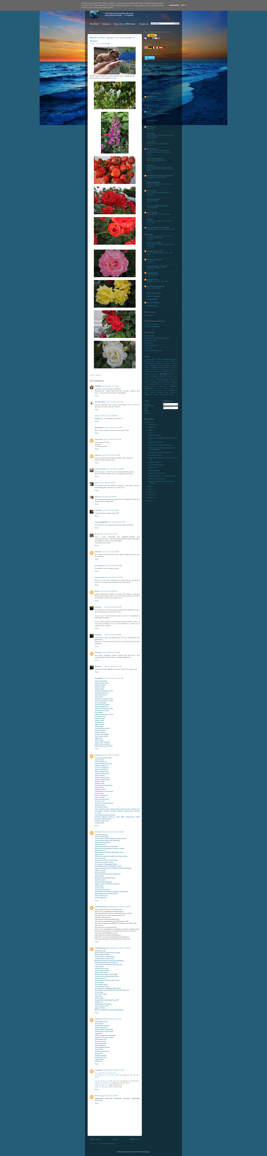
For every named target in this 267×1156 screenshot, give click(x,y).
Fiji (174, 374)
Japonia (165, 378)
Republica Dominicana (169, 384)
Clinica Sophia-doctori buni (153, 350)
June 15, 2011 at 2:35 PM (107, 483)
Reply (97, 396)
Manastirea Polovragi (155, 455)
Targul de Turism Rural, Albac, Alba (157, 281)
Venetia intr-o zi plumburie (156, 478)
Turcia (173, 392)
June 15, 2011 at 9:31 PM (112, 607)
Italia (157, 378)
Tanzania (159, 392)
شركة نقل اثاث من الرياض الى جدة (106, 1081)
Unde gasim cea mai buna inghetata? (160, 452)
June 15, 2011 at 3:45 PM (107, 496)
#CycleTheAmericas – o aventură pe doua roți (160, 229)
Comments (169, 408)
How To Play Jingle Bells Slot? (156, 160)
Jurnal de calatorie (153, 199)
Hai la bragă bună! (152, 207)
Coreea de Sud (163, 369)
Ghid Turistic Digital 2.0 (155, 159)
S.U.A (166, 388)
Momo (97, 591)
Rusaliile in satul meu (155, 462)
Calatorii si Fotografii (154, 259)
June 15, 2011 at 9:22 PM (114, 577)
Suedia (153, 392)
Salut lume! (150, 122)
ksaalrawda (99, 1070)
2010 (149, 501)
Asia (172, 361)
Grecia (169, 376)
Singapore (147, 390)
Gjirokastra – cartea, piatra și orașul (157, 143)
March (150, 492)
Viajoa (149, 112)
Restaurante (163, 386)
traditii (166, 392)
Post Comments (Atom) (106, 1143)
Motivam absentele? (154, 435)
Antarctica (159, 361)
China (173, 367)
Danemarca (173, 369)
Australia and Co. (149, 363)
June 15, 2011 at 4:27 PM (108, 534)
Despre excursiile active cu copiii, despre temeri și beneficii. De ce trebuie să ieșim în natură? (160, 168)
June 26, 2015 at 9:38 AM (110, 755)
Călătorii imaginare (153, 296)
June (150, 433)
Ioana (97, 416)
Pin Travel (94, 23)
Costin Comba (100, 577)
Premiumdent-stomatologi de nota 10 (156, 338)
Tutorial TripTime (150, 345)
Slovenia (165, 390)
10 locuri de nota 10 (150, 359)
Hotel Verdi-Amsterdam (152, 326)
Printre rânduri (152, 191)
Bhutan (146, 365)
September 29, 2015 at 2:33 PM (120, 906)
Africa (159, 359)
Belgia (173, 363)
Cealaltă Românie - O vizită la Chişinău (158, 214)
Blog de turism (152, 306)
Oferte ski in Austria (154, 293)
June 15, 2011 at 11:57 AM (112, 439)
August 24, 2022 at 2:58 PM (109, 1095)
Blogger (147, 1152)
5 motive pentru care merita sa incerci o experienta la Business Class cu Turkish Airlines (159, 152)
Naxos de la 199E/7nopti (124, 23)
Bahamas (167, 363)
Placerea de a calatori (154, 243)
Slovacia (158, 390)
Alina (96, 496)
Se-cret (97, 534)
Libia (171, 378)
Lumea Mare (151, 142)
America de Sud (149, 361)
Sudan (146, 392)
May (150, 486)
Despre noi (144, 23)
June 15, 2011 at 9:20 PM (113, 565)
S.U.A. (173, 388)
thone (97, 1095)
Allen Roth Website (152, 201)
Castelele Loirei (156, 367)
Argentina (166, 361)
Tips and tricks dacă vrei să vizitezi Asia (159, 107)
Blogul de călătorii (153, 182)
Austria (159, 363)
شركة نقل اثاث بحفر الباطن (103, 1083)
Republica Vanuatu (149, 386)
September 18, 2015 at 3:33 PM (112, 832)
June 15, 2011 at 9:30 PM (108, 591)
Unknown (98, 455)
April (150, 489)
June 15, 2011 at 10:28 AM (108, 416)
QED (146, 408)
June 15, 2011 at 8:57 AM (114, 402)
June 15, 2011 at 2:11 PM (115, 469)
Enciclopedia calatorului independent (160, 175)
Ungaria (147, 394)
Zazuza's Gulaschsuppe (149, 405)
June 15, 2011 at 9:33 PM (112, 635)
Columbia (146, 369)
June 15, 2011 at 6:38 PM (110, 552)
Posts (167, 404)
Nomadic (150, 234)
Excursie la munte (150, 340)
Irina (96, 483)
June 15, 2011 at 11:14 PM (113, 666)
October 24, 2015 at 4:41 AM (111, 1019)
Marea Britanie (163, 380)
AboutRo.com (148, 343)
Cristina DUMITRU (101, 522)
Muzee (146, 382)
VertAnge (98, 607)
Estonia (155, 374)
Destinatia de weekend (152, 371)
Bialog (146, 411)
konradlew (132, 1152)
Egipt (174, 371)
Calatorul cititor (165, 365)
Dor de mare (152, 467)
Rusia (159, 388)
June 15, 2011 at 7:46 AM (110, 386)
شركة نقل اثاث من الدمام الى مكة (105, 1073)
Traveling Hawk (100, 402)
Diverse (98, 375)
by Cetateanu (99, 565)
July (149, 430)
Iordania (146, 378)
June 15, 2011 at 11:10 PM (111, 652)
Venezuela (155, 394)
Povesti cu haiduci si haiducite (158, 206)
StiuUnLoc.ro (151, 127)
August (150, 427)
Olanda (175, 382)
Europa (163, 373)
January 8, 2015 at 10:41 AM (113, 678)
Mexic (173, 380)
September (152, 424)
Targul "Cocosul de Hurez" (156, 473)
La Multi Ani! (150, 261)
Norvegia (154, 382)
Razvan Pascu (152, 148)
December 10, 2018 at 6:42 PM (113, 1070)
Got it (183, 5)
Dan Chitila (150, 165)
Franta (153, 376)
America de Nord (169, 359)
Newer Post (95, 1139)
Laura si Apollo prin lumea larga (158, 227)
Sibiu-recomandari (154, 470)
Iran (152, 378)
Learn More (174, 5)
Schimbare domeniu (153, 274)
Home (115, 1139)
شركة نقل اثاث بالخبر (101, 1086)
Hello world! (150, 128)
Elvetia (146, 374)
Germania (162, 376)
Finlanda (146, 376)
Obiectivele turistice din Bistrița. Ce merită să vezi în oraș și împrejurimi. (160, 99)
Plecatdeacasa (152, 97)
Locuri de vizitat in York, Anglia (156, 177)
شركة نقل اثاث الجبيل (101, 1085)
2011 (148, 422)
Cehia (166, 367)
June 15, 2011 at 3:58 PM (110, 510)
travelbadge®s (152, 299)
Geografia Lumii (152, 279)
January (151, 497)
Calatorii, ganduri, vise (155, 251)
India (174, 376)
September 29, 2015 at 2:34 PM (120, 948)
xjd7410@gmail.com (102, 906)
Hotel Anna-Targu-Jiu (151, 324)
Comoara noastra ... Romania (157, 266)
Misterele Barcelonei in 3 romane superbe (162, 476)
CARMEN (98, 386)
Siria (153, 390)
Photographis (148, 315)
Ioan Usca (147, 413)
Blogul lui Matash (153, 302)
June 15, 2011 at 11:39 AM (113, 427)
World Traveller (152, 212)
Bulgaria (153, 365)
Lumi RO (98, 510)
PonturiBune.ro (152, 120)
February (151, 495)
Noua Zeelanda (166, 382)
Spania (171, 390)
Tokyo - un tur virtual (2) (154, 288)
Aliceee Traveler (100, 469)
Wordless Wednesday (166, 394)
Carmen (113, 78)
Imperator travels (153, 105)
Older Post (135, 1139)
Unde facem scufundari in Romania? (160, 445)
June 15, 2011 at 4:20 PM (116, 522)
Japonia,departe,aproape (155, 286)
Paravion (150, 219)
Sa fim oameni (149, 335)
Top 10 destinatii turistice (156, 465)
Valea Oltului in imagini (155, 442)
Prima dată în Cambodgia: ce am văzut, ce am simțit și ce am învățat (160, 237)
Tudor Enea (99, 439)
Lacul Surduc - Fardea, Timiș (155, 268)
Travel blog (151, 133)
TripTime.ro (148, 348)
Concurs (106, 23)
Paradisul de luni (153, 384)
